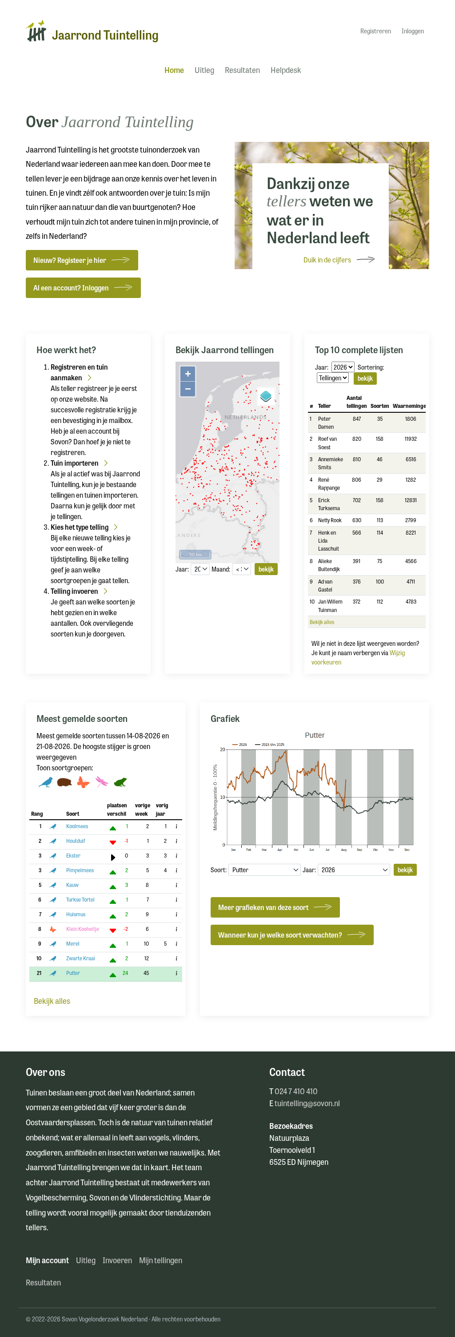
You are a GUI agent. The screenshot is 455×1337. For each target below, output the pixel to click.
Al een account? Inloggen (71, 287)
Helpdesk (286, 69)
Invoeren (117, 1259)
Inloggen (413, 30)
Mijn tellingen (160, 1259)
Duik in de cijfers (327, 259)
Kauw (72, 885)
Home (174, 69)
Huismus (75, 914)
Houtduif (75, 841)
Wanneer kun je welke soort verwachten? (280, 935)
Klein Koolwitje (82, 929)
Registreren (375, 30)
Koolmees (77, 826)
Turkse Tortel (80, 899)
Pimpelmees (80, 870)
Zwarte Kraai (80, 958)
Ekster (73, 855)
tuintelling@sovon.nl (307, 1102)
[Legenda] (266, 396)
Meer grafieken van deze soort (263, 907)
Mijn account (47, 1259)
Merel (73, 943)
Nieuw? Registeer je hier (69, 260)
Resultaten (242, 69)
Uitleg (204, 69)
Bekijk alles (322, 622)
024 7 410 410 (296, 1090)
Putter (73, 973)
